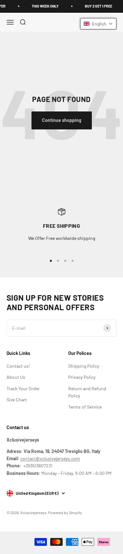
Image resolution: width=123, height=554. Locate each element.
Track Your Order (23, 388)
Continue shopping (61, 120)
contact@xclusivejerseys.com (50, 458)
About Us (16, 377)
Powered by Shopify (65, 512)
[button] (98, 23)
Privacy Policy (81, 377)
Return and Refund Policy (87, 392)
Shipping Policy (83, 366)
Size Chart (17, 399)
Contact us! (18, 366)
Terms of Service (85, 407)
